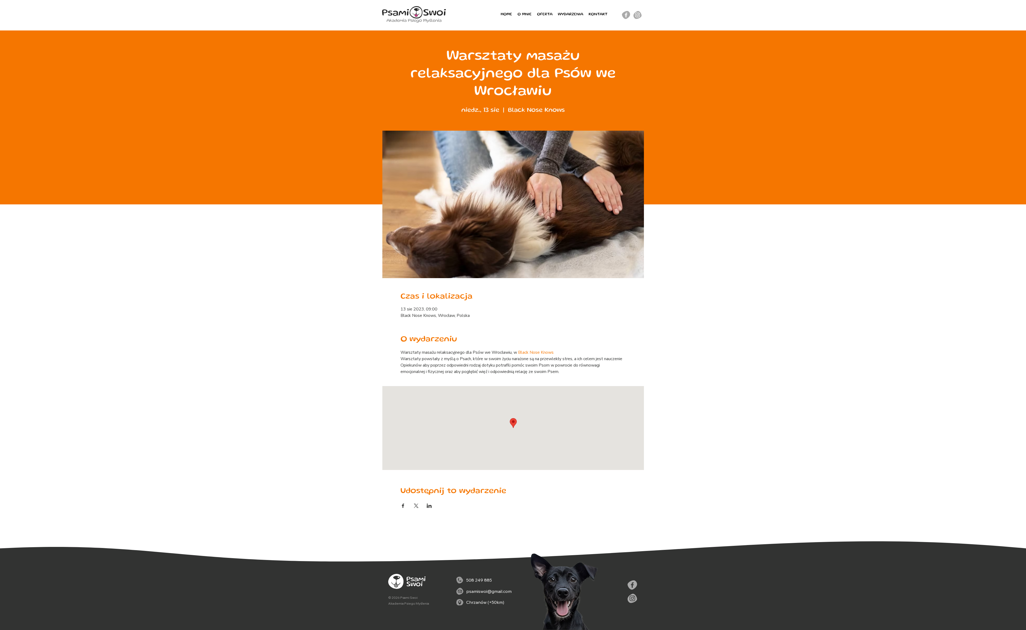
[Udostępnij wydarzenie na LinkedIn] (429, 506)
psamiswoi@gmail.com (489, 591)
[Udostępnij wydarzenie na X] (416, 506)
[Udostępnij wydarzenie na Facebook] (403, 506)
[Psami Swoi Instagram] (637, 15)
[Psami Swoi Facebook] (632, 585)
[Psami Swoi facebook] (626, 15)
